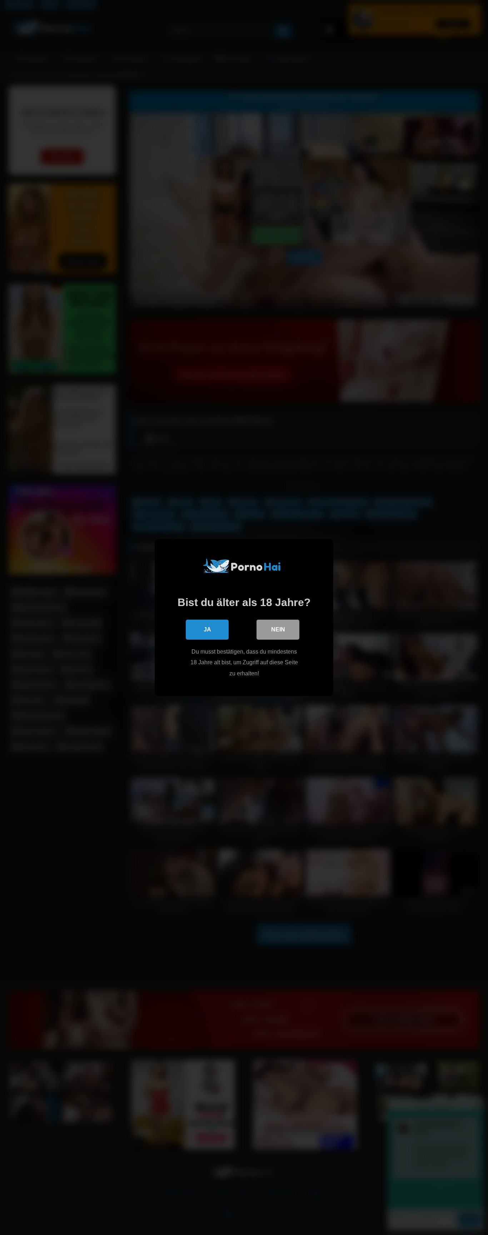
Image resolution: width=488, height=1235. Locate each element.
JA (207, 629)
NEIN (278, 629)
